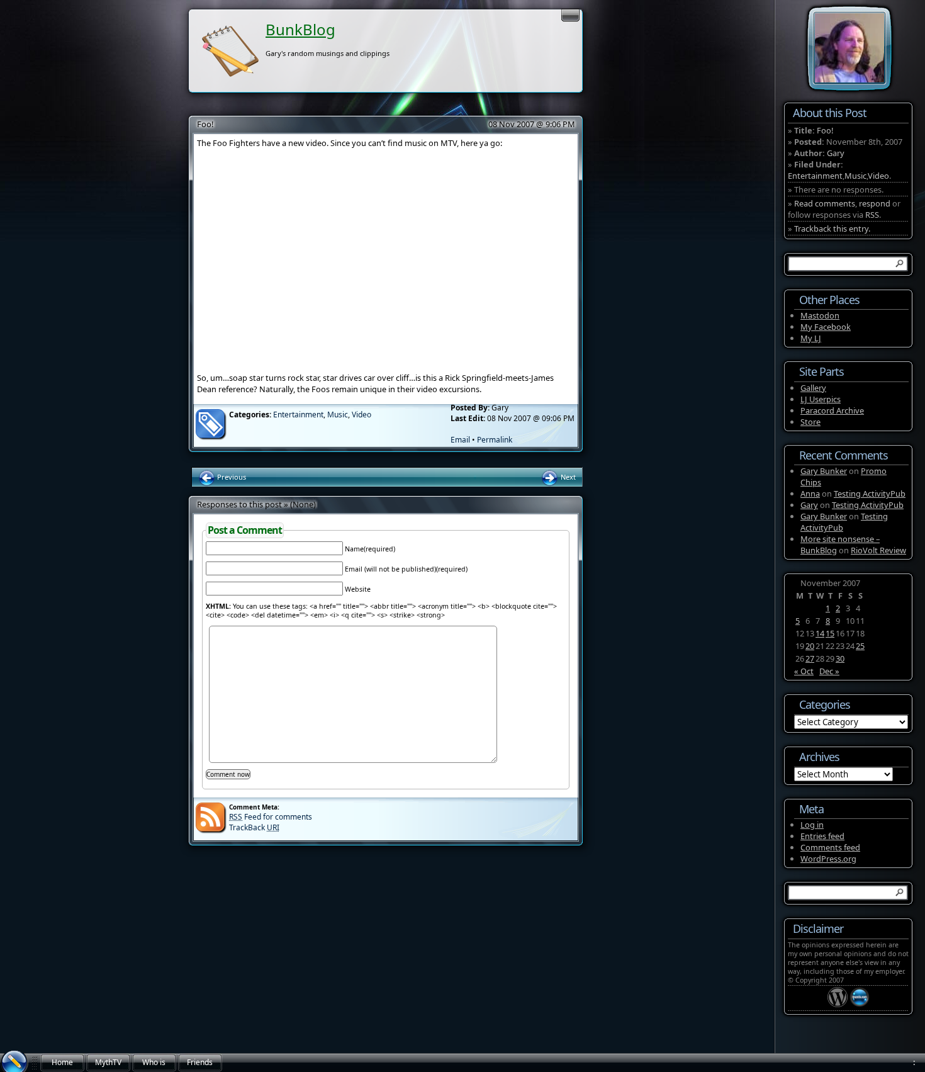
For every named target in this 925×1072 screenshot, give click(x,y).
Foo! (205, 124)
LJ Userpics (820, 399)
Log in (812, 824)
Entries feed (822, 836)
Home (62, 1062)
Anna (810, 493)
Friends (200, 1062)
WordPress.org (828, 858)
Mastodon (819, 315)
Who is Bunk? (153, 1064)
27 (809, 658)
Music (337, 414)
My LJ (810, 338)
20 (809, 646)
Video (361, 414)
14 (820, 633)
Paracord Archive (832, 410)
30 (840, 658)
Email (460, 439)
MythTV (108, 1062)
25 (860, 646)
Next (567, 477)
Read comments (824, 203)
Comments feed (830, 847)
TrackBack (254, 827)
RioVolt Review (878, 550)
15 (830, 633)
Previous (230, 477)
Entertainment (298, 414)
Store (810, 421)
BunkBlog (300, 29)
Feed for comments (270, 816)
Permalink (494, 439)
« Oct (804, 671)
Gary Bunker (823, 471)
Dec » (829, 671)
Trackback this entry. (832, 228)
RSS (872, 214)
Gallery (813, 387)
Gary (835, 153)
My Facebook (825, 326)
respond (874, 203)
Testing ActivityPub (869, 493)
